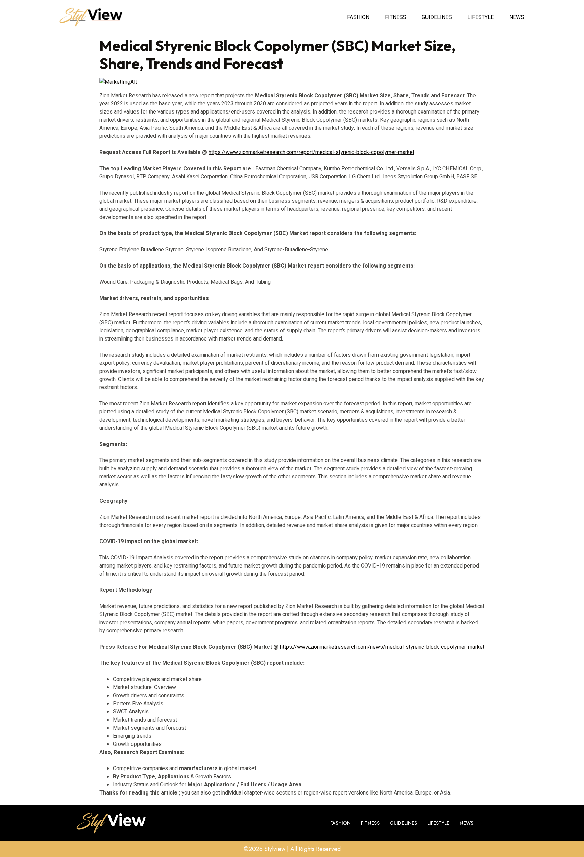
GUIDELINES (437, 17)
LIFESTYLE (480, 17)
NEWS (516, 17)
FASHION (358, 17)
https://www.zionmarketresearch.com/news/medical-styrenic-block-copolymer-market (382, 647)
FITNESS (395, 17)
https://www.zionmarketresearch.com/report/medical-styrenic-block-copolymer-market (311, 152)
